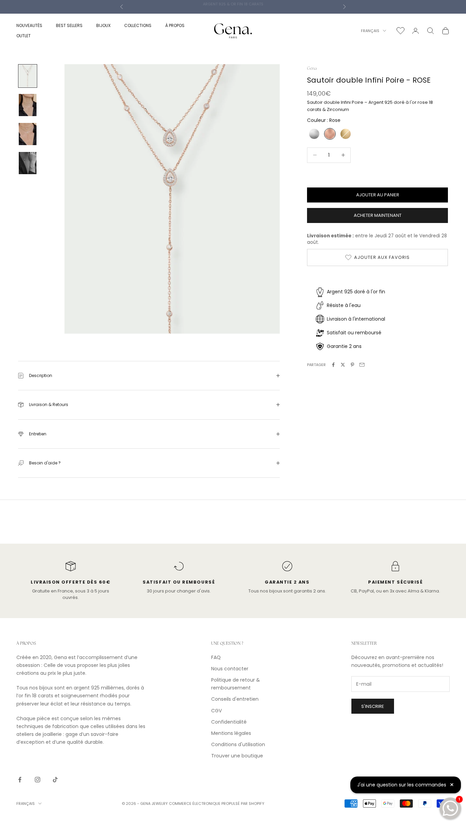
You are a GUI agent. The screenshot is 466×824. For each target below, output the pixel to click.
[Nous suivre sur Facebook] (19, 779)
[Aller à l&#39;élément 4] (27, 163)
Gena (312, 68)
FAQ (216, 657)
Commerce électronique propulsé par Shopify (216, 803)
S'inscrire (372, 706)
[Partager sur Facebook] (333, 364)
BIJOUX (103, 25)
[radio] (313, 134)
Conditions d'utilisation (238, 744)
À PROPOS (175, 25)
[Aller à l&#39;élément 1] (27, 76)
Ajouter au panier (377, 195)
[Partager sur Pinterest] (352, 364)
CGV (216, 710)
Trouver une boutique (237, 755)
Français (370, 30)
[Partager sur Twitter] (343, 364)
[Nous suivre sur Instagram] (37, 779)
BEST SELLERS (69, 25)
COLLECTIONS (137, 25)
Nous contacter (229, 668)
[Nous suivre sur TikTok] (55, 779)
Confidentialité (229, 721)
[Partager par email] (362, 364)
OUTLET (23, 36)
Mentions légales (231, 733)
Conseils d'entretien (235, 699)
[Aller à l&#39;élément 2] (27, 105)
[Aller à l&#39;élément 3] (27, 134)
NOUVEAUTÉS (29, 25)
